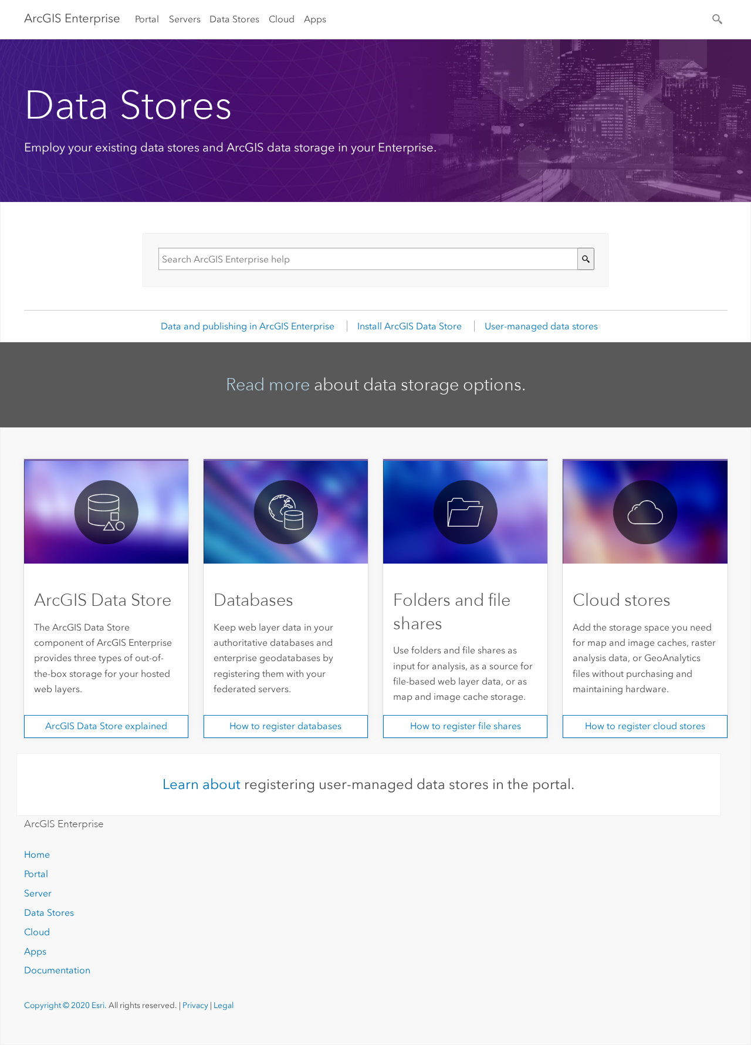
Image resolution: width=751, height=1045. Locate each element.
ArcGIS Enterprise (72, 18)
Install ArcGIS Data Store (409, 326)
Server (38, 893)
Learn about (202, 784)
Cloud (282, 19)
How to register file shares (465, 726)
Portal (147, 19)
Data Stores (234, 19)
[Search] (718, 18)
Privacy (195, 1005)
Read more (268, 385)
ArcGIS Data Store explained (106, 726)
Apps (315, 19)
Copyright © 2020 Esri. (65, 1005)
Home (37, 854)
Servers (185, 19)
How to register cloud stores (645, 726)
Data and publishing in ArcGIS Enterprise (247, 326)
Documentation (57, 970)
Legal (224, 1005)
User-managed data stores (541, 326)
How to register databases (285, 726)
